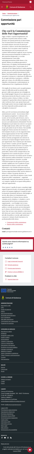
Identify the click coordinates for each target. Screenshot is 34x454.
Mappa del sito (5, 444)
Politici (3, 311)
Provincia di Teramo (7, 2)
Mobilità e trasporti (6, 351)
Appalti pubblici (5, 337)
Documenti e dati (6, 305)
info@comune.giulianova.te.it (13, 405)
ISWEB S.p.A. (18, 449)
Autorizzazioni (5, 339)
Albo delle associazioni (7, 319)
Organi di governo (6, 309)
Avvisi (2, 371)
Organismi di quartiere (7, 323)
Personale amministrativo (8, 315)
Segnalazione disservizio (8, 412)
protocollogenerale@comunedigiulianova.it (13, 401)
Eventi (3, 383)
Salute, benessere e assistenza (9, 353)
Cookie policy (4, 420)
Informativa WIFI (5, 422)
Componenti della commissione (16, 222)
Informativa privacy (6, 424)
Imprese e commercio (7, 349)
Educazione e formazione (8, 345)
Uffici (2, 307)
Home (4, 13)
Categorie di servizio (8, 329)
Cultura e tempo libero (7, 343)
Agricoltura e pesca (6, 331)
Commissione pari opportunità (9, 321)
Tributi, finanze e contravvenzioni (10, 355)
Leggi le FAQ (4, 408)
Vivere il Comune (6, 377)
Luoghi (3, 381)
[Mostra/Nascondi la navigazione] (2, 7)
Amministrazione (12, 13)
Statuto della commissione (15, 224)
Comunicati (4, 369)
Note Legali (4, 426)
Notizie (3, 367)
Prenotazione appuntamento (9, 410)
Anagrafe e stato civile (7, 335)
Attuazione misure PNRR (8, 416)
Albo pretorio (4, 428)
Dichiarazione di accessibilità (9, 430)
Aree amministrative (7, 313)
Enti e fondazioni (5, 317)
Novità (3, 365)
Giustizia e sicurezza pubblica (9, 347)
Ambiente (3, 333)
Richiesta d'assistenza (7, 414)
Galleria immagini (6, 379)
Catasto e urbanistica (7, 341)
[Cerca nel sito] (31, 7)
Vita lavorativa (5, 359)
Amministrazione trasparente (9, 418)
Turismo (3, 357)
